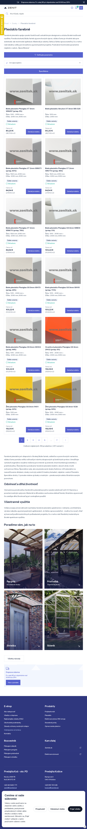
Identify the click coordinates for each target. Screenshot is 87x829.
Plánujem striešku (10, 757)
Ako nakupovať (9, 712)
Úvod (6, 23)
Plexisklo (48, 715)
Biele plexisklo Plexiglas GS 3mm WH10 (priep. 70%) (62, 288)
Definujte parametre (45, 55)
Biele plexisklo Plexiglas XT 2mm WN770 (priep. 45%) (59, 169)
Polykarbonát (50, 712)
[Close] (83, 2)
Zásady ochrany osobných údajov (16, 726)
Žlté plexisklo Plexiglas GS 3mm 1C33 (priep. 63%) (61, 407)
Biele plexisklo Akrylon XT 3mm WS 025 (62, 109)
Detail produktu (34, 132)
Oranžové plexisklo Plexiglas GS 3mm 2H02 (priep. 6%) (61, 348)
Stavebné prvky (51, 723)
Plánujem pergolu (10, 750)
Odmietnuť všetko (57, 809)
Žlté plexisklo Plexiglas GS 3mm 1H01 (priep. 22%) (22, 407)
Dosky (14, 23)
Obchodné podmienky (12, 723)
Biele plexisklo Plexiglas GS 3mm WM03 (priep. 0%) (62, 229)
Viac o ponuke (13, 682)
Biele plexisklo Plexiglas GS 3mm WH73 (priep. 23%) (23, 288)
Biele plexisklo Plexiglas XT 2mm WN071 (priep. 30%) (23, 169)
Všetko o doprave (11, 715)
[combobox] (43, 63)
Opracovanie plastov (52, 726)
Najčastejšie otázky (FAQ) (13, 719)
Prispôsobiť (40, 809)
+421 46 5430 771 (10, 785)
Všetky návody (14, 658)
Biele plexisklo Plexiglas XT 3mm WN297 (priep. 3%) (20, 110)
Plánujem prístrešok (11, 753)
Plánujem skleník (10, 746)
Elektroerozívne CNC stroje (55, 719)
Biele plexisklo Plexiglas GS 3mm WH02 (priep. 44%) (23, 348)
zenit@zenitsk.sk (10, 788)
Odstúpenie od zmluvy (12, 730)
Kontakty (7, 734)
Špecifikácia (43, 71)
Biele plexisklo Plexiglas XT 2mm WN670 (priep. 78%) (20, 229)
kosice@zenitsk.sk (52, 788)
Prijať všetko (75, 809)
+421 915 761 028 (51, 785)
